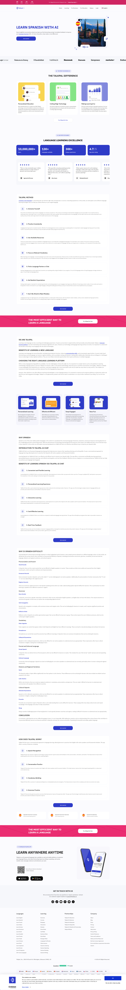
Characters (42, 924)
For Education (83, 8)
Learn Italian (19, 924)
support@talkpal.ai (72, 896)
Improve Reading (44, 950)
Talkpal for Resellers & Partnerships (73, 927)
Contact (92, 927)
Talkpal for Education (69, 917)
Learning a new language (25, 200)
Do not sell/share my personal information (100, 943)
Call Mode (42, 931)
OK (113, 978)
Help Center (93, 929)
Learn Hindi (19, 943)
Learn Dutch (19, 931)
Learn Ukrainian (20, 929)
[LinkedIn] (69, 901)
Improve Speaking (44, 948)
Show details (25, 987)
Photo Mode (43, 929)
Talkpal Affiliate (68, 929)
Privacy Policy (94, 931)
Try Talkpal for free (63, 120)
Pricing (92, 924)
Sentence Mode (43, 934)
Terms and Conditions (95, 936)
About (92, 917)
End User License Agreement (97, 941)
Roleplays (42, 922)
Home (60, 8)
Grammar (42, 917)
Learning (66, 8)
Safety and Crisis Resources (97, 938)
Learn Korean (19, 948)
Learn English (19, 917)
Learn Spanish (19, 920)
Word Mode (43, 936)
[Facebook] (65, 901)
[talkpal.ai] (20, 8)
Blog (92, 920)
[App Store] (22, 878)
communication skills (71, 353)
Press (92, 922)
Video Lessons (43, 943)
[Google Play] (36, 878)
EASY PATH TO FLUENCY (63, 135)
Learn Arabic (19, 938)
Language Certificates (45, 941)
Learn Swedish (19, 934)
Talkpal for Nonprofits (70, 924)
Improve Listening (44, 945)
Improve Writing (44, 952)
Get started (26, 38)
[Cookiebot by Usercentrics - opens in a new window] (12, 987)
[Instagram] (52, 901)
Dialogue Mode (43, 938)
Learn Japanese (20, 945)
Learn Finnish (19, 936)
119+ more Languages (21, 952)
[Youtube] (61, 901)
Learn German (19, 927)
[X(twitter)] (73, 901)
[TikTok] (56, 901)
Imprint (92, 945)
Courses (42, 920)
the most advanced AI (64, 71)
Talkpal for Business (69, 920)
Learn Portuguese (20, 950)
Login (97, 8)
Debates (42, 927)
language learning (23, 34)
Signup (91, 8)
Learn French (19, 922)
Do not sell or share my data (113, 983)
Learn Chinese (19, 941)
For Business (74, 8)
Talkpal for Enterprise (69, 922)
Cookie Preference (95, 934)
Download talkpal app (25, 846)
